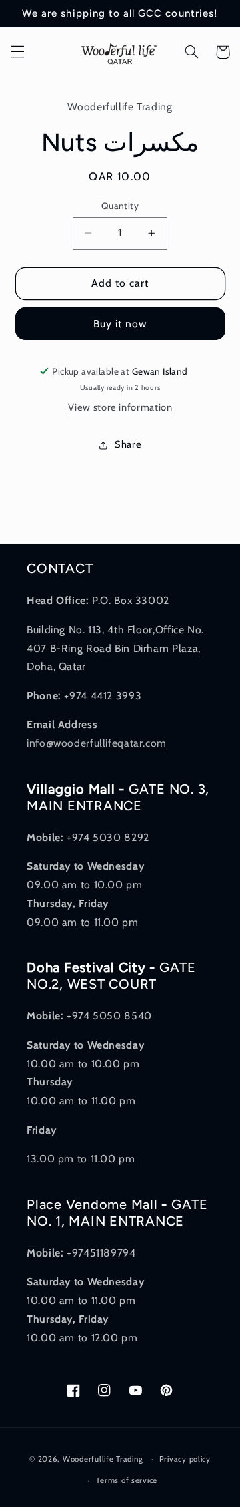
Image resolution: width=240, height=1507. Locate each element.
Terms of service (126, 1480)
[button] (17, 52)
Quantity (120, 205)
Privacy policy (185, 1459)
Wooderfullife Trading (104, 1459)
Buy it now (120, 323)
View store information (120, 407)
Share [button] (128, 444)
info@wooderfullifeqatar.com (97, 743)
